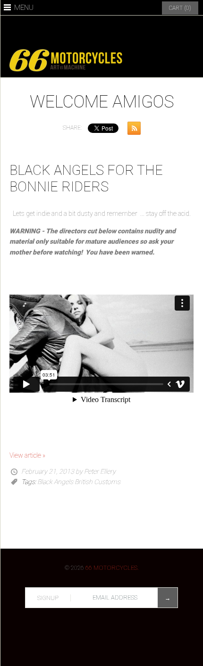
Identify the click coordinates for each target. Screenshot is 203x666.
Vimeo (135, 30)
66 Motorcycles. (112, 567)
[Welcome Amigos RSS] (132, 130)
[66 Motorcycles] (101, 48)
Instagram (112, 30)
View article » (27, 455)
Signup (48, 597)
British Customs (97, 481)
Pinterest (90, 30)
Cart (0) (180, 8)
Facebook (68, 30)
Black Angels (55, 481)
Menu (24, 7)
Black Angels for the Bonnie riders (86, 178)
